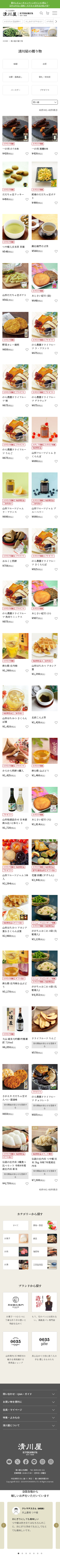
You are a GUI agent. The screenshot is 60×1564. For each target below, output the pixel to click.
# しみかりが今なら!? (34, 21)
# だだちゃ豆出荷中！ (12, 21)
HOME (5, 41)
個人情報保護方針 (42, 1478)
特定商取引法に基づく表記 (21, 1478)
